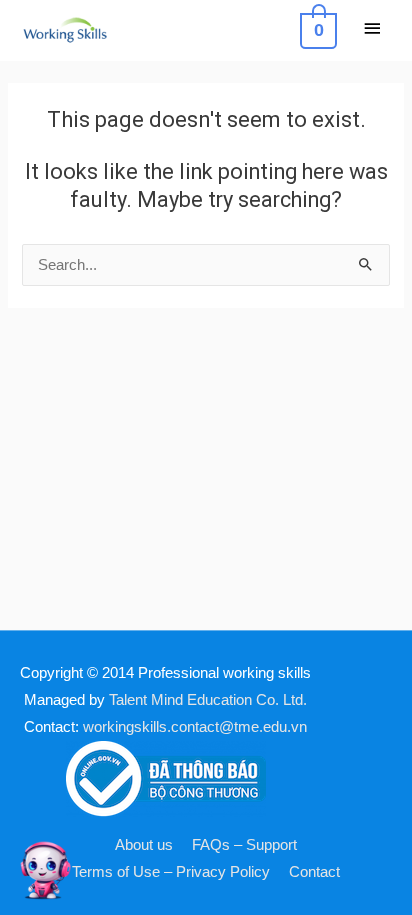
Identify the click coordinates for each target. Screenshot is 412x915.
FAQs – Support (244, 845)
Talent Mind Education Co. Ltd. (208, 700)
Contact (314, 872)
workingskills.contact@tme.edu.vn (195, 727)
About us (144, 845)
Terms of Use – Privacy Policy (171, 872)
